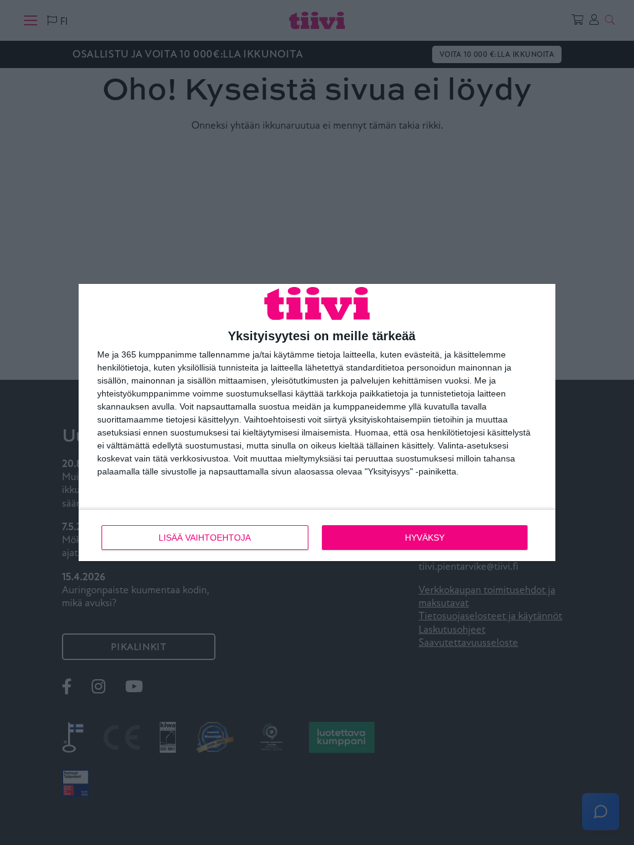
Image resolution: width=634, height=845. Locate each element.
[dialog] (317, 423)
